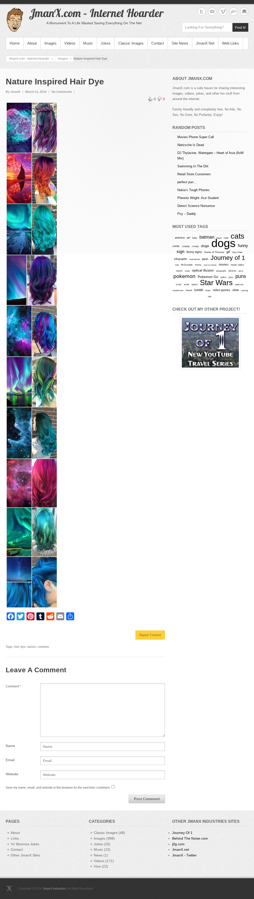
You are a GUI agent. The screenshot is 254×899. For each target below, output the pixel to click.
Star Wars (216, 282)
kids (177, 265)
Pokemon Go (208, 277)
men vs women (210, 265)
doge (205, 246)
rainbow (43, 647)
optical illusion (203, 270)
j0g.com (178, 844)
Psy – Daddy (186, 214)
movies (223, 264)
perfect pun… (187, 182)
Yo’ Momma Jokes (25, 844)
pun (231, 277)
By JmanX (13, 92)
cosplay (186, 246)
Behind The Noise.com (190, 838)
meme (198, 264)
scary (179, 284)
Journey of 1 (228, 257)
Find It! (240, 27)
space (194, 284)
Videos (69, 43)
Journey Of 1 (182, 833)
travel (189, 290)
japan (205, 258)
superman (239, 284)
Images (50, 43)
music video (237, 264)
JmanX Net (205, 43)
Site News (180, 43)
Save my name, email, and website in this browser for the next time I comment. (58, 787)
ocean (187, 271)
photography (221, 271)
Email (10, 760)
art (188, 237)
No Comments (62, 92)
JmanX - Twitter (184, 855)
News (98, 855)
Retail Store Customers (194, 174)
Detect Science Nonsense (196, 206)
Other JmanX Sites (25, 855)
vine (235, 290)
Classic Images (131, 43)
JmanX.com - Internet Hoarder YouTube (212, 11)
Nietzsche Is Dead (190, 145)
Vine (97, 866)
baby (194, 237)
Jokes (106, 43)
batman (206, 237)
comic (176, 246)
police (223, 277)
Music (88, 43)
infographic (180, 258)
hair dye (20, 647)
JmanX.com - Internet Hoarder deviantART (233, 11)
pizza (241, 271)
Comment (13, 686)
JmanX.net (180, 849)
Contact (157, 43)
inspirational (195, 259)
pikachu (232, 271)
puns (240, 276)
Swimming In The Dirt (192, 166)
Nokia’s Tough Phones (193, 190)
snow (186, 284)
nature (31, 647)
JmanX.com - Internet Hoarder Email (244, 11)
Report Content (150, 635)
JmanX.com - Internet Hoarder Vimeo (223, 11)
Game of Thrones (214, 252)
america (180, 237)
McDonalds (187, 264)
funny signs (194, 252)
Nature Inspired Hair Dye (55, 81)
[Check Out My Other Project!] (210, 342)
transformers (178, 290)
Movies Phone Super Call (195, 137)
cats (237, 236)
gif (228, 252)
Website (12, 774)
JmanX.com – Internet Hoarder (96, 13)
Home (15, 43)
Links (15, 838)
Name (10, 746)
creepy (195, 246)
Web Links (230, 43)
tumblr (198, 290)
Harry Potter (237, 252)
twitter (208, 290)
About (32, 43)
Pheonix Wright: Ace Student (198, 198)
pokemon (184, 276)
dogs (223, 243)
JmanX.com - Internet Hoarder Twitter (201, 11)
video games (221, 290)
